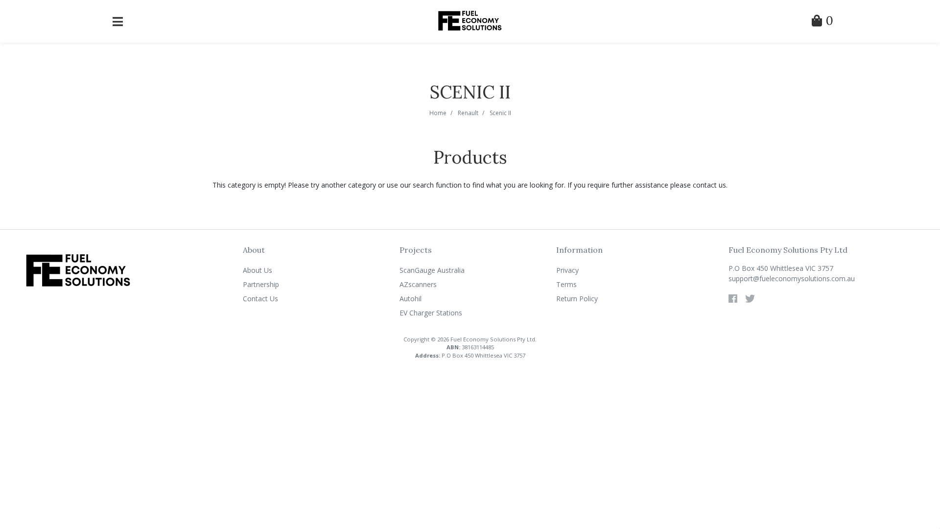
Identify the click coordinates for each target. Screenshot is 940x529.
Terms (566, 284)
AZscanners (418, 284)
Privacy (567, 270)
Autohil (411, 298)
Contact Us (260, 298)
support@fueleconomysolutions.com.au (791, 278)
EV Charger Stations (431, 312)
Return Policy (577, 298)
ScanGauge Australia (432, 270)
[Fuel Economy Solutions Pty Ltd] (470, 20)
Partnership (261, 284)
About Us (257, 270)
